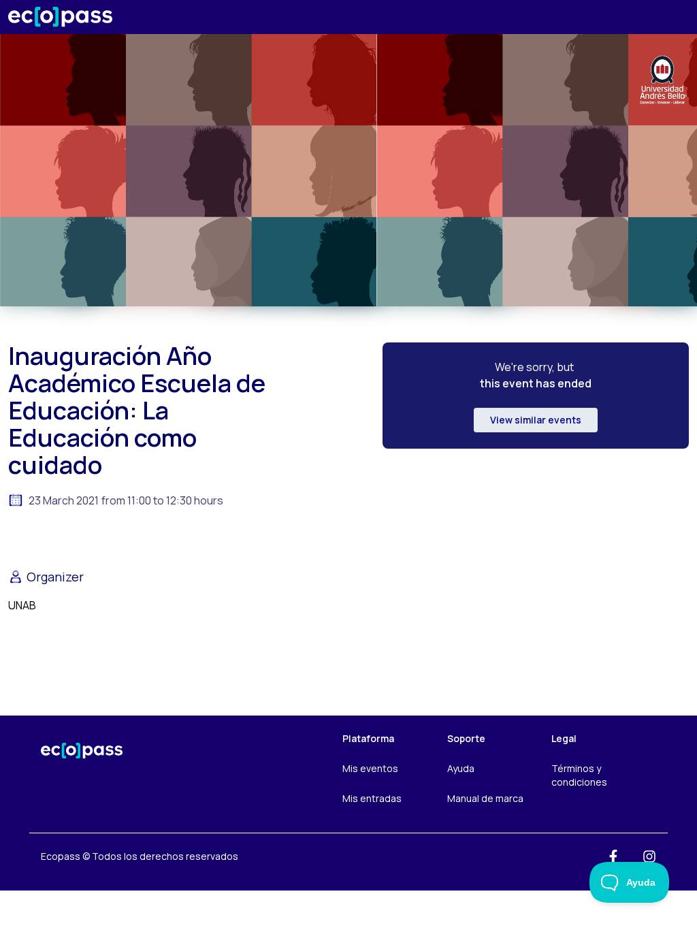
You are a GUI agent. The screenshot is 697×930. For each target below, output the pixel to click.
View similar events (535, 419)
